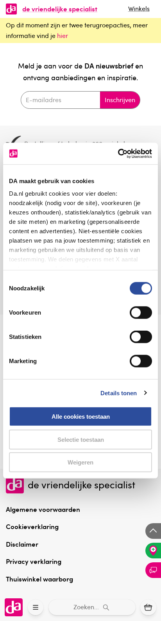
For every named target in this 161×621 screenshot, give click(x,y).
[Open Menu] (36, 607)
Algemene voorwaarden (43, 509)
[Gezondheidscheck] (153, 550)
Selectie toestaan (80, 439)
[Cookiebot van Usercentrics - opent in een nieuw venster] (118, 153)
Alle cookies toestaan (81, 416)
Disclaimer (22, 544)
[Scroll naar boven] (153, 531)
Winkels (139, 8)
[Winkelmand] (148, 607)
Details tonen (118, 392)
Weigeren (80, 462)
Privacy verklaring (33, 561)
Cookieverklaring (32, 526)
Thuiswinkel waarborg (39, 578)
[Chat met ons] (153, 570)
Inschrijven (120, 99)
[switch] (141, 312)
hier (62, 35)
